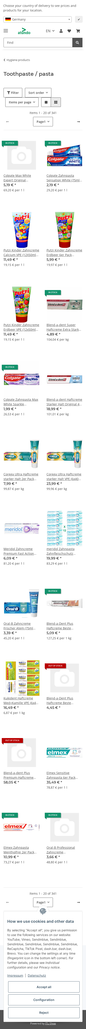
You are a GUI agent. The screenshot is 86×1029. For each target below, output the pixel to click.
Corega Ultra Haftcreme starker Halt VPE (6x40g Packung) (64, 476)
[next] (78, 121)
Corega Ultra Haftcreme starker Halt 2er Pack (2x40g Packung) (21, 476)
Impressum (15, 975)
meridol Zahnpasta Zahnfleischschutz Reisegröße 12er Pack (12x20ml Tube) (62, 551)
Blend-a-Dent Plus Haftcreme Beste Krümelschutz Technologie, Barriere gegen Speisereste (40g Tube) (64, 625)
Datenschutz (37, 975)
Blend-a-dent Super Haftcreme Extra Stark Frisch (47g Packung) (63, 327)
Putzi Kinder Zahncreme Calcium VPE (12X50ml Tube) (21, 252)
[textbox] (37, 19)
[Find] (77, 42)
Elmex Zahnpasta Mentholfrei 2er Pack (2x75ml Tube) (19, 849)
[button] (61, 31)
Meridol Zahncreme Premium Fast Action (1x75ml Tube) (19, 551)
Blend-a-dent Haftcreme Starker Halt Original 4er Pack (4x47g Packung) (64, 401)
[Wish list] (69, 31)
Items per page (20, 102)
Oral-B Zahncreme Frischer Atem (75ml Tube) (18, 625)
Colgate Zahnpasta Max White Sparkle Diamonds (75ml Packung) (21, 401)
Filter (14, 93)
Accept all (44, 987)
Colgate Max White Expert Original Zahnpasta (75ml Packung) (17, 177)
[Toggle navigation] (6, 29)
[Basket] (78, 31)
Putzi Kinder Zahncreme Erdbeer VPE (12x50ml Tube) (21, 327)
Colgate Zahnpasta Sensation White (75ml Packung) (63, 177)
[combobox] (37, 19)
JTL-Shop (50, 1023)
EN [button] (48, 30)
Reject (44, 1012)
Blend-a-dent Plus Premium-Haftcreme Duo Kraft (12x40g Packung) (19, 775)
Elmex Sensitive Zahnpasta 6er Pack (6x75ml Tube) (61, 775)
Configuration (43, 1000)
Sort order (36, 93)
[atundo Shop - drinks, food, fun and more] (24, 31)
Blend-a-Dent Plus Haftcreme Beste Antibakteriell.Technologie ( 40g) (64, 700)
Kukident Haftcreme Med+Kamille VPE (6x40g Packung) (21, 700)
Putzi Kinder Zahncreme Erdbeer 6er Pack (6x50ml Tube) (64, 252)
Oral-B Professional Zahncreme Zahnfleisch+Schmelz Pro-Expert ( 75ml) (62, 849)
